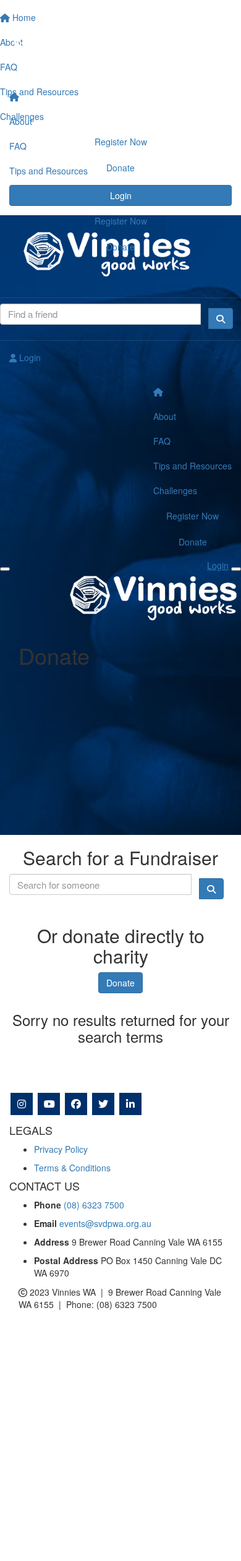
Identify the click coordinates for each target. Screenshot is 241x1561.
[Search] (220, 318)
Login (29, 357)
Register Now (121, 221)
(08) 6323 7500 (94, 1205)
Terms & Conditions (72, 1167)
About (20, 121)
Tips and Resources (48, 171)
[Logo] (120, 42)
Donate (120, 247)
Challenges (31, 195)
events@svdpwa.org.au (105, 1223)
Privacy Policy (61, 1149)
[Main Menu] (5, 569)
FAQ (18, 146)
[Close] (236, 569)
